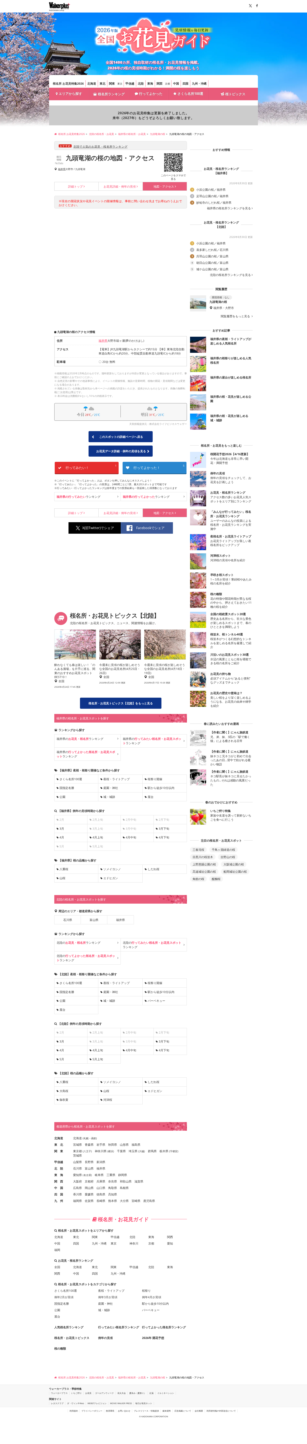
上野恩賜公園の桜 (204, 864)
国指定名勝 (67, 788)
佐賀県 (89, 1201)
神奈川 (133, 1243)
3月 (62, 829)
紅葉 (152, 1393)
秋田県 (112, 1145)
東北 (102, 83)
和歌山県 (126, 1181)
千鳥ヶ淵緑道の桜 (223, 850)
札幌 (86, 1138)
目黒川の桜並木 (203, 857)
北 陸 (58, 1168)
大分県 (124, 1201)
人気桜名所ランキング (69, 1327)
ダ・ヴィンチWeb (75, 1403)
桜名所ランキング (111, 94)
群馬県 (152, 1151)
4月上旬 (98, 837)
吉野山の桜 (228, 857)
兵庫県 (100, 1181)
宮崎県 (136, 1201)
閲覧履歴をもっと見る (236, 316)
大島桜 (64, 1091)
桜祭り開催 (155, 779)
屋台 (151, 797)
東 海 (58, 1175)
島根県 (124, 1188)
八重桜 (64, 869)
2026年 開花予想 (153, 1338)
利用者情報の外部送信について (221, 1410)
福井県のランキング (80, 739)
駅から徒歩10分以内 (161, 788)
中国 (176, 83)
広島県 (77, 1188)
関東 (112, 83)
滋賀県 (138, 1181)
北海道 (91, 83)
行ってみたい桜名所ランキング (118, 1327)
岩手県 (100, 1145)
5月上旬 (98, 1059)
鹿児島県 (149, 1201)
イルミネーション (165, 1393)
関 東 (58, 1151)
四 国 (58, 1194)
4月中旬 (131, 837)
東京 (119, 83)
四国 (185, 83)
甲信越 (130, 83)
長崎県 (100, 1201)
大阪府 (77, 1181)
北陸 (141, 83)
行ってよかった (150, 93)
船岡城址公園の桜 (235, 872)
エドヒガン (110, 878)
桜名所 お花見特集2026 (68, 83)
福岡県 (77, 1201)
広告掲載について (182, 1410)
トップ (75, 186)
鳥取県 (112, 1188)
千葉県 (121, 1151)
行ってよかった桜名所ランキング (164, 1327)
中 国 (58, 1188)
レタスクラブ (57, 1403)
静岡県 (122, 1175)
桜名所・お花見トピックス (71, 1338)
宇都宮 (174, 1151)
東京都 (77, 1151)
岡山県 (89, 1188)
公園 (62, 797)
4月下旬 (164, 837)
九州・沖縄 (199, 83)
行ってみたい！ (91, 467)
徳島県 (100, 1194)
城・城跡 (109, 797)
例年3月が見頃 (107, 1297)
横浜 (110, 1151)
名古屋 (87, 1175)
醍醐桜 (216, 879)
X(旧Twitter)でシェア (98, 528)
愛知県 (77, 1175)
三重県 (111, 1175)
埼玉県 (133, 1151)
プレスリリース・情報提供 (146, 1410)
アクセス (164, 186)
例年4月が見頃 (151, 1297)
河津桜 (107, 1100)
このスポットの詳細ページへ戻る (121, 437)
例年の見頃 (120, 186)
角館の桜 (198, 879)
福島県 (136, 1145)
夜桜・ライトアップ (116, 779)
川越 (141, 1151)
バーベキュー (156, 1001)
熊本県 (112, 1201)
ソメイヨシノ (112, 869)
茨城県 (77, 1155)
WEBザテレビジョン (97, 1403)
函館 (93, 1138)
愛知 (170, 1243)
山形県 (124, 1145)
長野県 (89, 1162)
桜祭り (146, 1291)
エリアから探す (70, 93)
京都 (167, 83)
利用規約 (74, 1410)
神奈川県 (101, 1151)
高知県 (112, 1194)
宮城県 (77, 1145)
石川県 (67, 920)
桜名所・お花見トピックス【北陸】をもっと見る (121, 703)
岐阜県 (99, 1175)
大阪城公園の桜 (233, 864)
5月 (62, 1059)
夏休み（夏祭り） (137, 1393)
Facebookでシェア (150, 528)
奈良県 (112, 1181)
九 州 (58, 1201)
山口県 (100, 1188)
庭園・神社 (110, 788)
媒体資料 (166, 1410)
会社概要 (199, 1410)
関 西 (58, 1181)
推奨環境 (110, 1410)
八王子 (87, 1151)
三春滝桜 (198, 850)
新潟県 (100, 1162)
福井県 (62, 169)
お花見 (88, 1393)
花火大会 (121, 1393)
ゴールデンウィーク (104, 1393)
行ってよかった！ (158, 467)
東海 (150, 83)
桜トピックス (235, 94)
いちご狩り (76, 1393)
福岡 (57, 1250)
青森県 (89, 1145)
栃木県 (164, 1151)
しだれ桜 (153, 869)
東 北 (58, 1145)
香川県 (77, 1194)
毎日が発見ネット (143, 1403)
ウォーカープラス (59, 1393)
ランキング (78, 497)
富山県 (94, 920)
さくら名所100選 (190, 93)
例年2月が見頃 (64, 1297)
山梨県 (77, 1162)
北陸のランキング (78, 943)
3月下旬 (164, 829)
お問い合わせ (124, 1410)
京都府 (89, 1181)
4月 (62, 837)
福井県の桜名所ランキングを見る (229, 208)
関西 (159, 83)
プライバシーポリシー (91, 1410)
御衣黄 (64, 1100)
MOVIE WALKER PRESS (121, 1403)
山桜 (62, 878)
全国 (57, 1267)
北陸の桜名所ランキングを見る (230, 274)
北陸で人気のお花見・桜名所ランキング (100, 147)
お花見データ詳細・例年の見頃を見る (121, 451)
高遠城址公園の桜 (204, 872)
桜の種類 (60, 1348)
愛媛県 (89, 1194)
